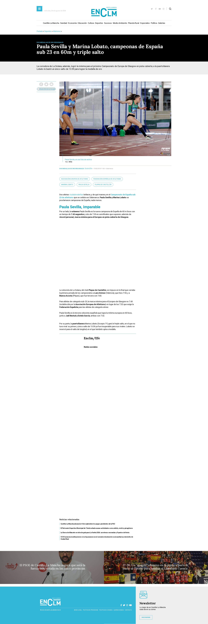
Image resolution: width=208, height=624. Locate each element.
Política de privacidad (90, 610)
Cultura (91, 23)
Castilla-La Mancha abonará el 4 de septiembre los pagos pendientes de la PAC (88, 524)
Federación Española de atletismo (107, 179)
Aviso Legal (78, 610)
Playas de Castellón (103, 184)
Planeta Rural (133, 23)
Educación (82, 23)
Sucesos (108, 23)
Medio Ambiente (120, 23)
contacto (128, 610)
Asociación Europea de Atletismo (74, 179)
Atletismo (57, 31)
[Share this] (41, 84)
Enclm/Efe (88, 168)
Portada (40, 31)
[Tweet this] (46, 84)
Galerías (161, 23)
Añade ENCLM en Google (47, 89)
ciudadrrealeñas (76, 194)
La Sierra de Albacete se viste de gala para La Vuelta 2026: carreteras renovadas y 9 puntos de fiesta (95, 532)
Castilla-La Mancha (51, 23)
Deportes (99, 23)
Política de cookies (105, 610)
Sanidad (63, 23)
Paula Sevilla (84, 184)
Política (154, 23)
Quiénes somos (119, 610)
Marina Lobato (67, 184)
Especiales (145, 23)
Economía (72, 23)
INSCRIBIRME (146, 617)
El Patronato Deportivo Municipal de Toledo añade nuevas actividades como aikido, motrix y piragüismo (97, 528)
